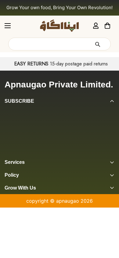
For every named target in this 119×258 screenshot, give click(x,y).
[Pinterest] (7, 153)
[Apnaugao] (59, 25)
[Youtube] (55, 153)
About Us (15, 199)
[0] (107, 25)
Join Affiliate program (30, 210)
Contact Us (18, 230)
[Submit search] (97, 44)
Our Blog (15, 220)
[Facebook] (19, 153)
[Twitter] (43, 153)
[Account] (95, 25)
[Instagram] (31, 153)
